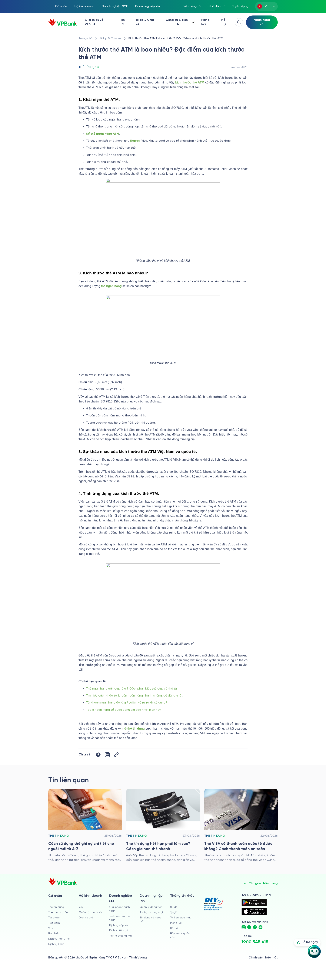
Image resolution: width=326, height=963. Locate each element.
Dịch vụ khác (56, 944)
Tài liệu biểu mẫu (180, 917)
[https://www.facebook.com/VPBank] (249, 927)
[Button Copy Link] (116, 754)
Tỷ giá (173, 912)
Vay (50, 928)
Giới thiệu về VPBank (94, 22)
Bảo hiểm (54, 933)
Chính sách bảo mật (263, 957)
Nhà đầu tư (216, 6)
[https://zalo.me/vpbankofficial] (243, 927)
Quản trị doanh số (90, 912)
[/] (62, 22)
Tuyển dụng (240, 6)
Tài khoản (54, 917)
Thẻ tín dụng (56, 907)
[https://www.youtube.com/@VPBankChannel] (260, 927)
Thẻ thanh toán (58, 912)
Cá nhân (61, 6)
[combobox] (266, 6)
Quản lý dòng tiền (151, 907)
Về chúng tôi (192, 6)
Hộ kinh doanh (84, 6)
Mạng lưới (205, 22)
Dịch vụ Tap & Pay (59, 939)
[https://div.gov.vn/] (213, 904)
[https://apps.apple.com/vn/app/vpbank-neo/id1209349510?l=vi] (254, 911)
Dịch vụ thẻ (86, 917)
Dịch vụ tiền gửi (118, 930)
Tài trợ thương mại (120, 935)
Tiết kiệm (54, 923)
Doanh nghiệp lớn (147, 6)
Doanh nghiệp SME (115, 6)
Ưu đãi (174, 907)
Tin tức (122, 22)
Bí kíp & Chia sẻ (145, 22)
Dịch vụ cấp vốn (119, 925)
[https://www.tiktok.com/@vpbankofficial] (255, 927)
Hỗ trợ (223, 22)
